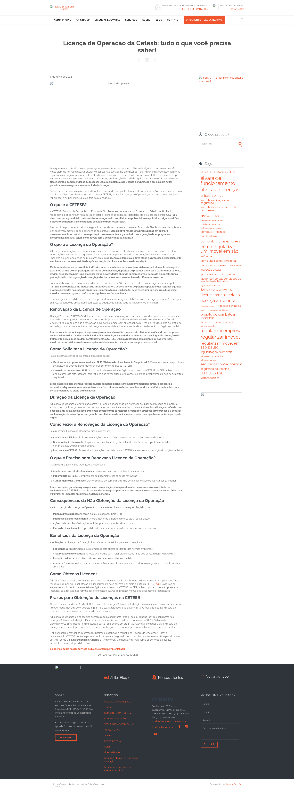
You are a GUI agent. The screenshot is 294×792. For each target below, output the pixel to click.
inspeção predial (211, 269)
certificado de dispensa (211, 228)
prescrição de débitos (218, 310)
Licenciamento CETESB (220, 294)
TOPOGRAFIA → (112, 730)
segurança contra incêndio (221, 364)
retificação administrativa (212, 356)
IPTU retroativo (209, 274)
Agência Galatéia (233, 784)
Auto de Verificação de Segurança (215, 202)
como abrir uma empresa (220, 241)
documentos (235, 265)
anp (221, 196)
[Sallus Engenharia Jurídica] (63, 7)
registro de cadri (208, 326)
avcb (205, 215)
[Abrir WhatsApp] (285, 783)
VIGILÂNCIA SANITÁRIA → (117, 718)
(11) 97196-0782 (235, 9)
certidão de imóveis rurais (212, 220)
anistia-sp (208, 196)
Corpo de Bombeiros (213, 265)
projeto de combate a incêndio (218, 316)
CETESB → (109, 707)
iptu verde (228, 274)
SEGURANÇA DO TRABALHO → (120, 724)
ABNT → (108, 746)
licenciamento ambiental (216, 289)
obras (203, 310)
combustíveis (209, 236)
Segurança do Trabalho (215, 369)
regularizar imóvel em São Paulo (220, 345)
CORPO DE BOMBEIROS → (118, 713)
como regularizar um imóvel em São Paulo (219, 251)
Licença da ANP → (113, 752)
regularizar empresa (221, 330)
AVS (217, 216)
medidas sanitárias (229, 305)
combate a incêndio (213, 231)
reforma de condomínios (211, 322)
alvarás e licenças (220, 189)
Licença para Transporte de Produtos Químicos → (117, 769)
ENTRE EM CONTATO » (195, 9)
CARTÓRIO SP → (112, 741)
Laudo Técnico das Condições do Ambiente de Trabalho (221, 280)
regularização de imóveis (216, 352)
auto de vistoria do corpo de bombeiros (218, 209)
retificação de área (208, 360)
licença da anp (207, 306)
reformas (230, 322)
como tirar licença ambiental (218, 260)
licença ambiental (219, 300)
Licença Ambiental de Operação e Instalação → (121, 760)
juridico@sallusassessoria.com (167, 721)
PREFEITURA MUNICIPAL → (118, 701)
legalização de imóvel (210, 286)
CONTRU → (110, 735)
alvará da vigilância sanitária (218, 172)
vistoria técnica (210, 378)
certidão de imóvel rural (211, 224)
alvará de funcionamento (218, 180)
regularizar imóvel (220, 337)
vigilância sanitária (212, 373)
